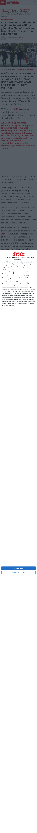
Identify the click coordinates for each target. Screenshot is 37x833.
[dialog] (18, 541)
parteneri (11, 262)
